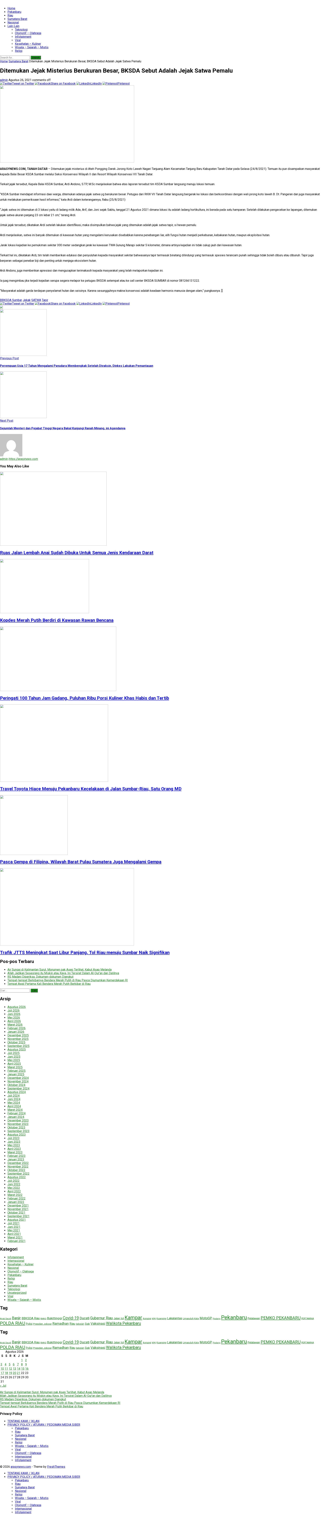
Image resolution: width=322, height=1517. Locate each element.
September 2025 (18, 1046)
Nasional (13, 22)
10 (2, 1368)
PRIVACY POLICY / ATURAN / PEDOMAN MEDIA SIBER (43, 1424)
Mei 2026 (13, 1017)
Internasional (15, 1261)
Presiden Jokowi (42, 1323)
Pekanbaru (14, 12)
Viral (18, 40)
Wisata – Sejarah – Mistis (31, 47)
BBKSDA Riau (31, 1318)
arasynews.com (21, 1466)
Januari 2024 (15, 1117)
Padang (216, 1318)
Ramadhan (60, 1323)
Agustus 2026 (16, 1007)
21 (18, 1373)
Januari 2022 (15, 1202)
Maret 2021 (15, 1237)
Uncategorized (16, 1292)
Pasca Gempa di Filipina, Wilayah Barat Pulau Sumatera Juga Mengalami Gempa (80, 861)
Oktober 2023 (16, 1127)
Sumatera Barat (17, 19)
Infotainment (23, 36)
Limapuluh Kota (191, 1318)
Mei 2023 (13, 1145)
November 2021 (18, 1209)
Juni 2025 (13, 1056)
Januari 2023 (15, 1159)
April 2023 (14, 1149)
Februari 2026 (16, 1028)
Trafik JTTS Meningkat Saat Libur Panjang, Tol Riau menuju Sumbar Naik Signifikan (85, 952)
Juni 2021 (13, 1227)
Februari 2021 (16, 1241)
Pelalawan (254, 1318)
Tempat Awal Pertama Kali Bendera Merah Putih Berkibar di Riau (49, 984)
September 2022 (18, 1173)
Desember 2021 (18, 1205)
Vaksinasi (98, 1323)
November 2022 (18, 1166)
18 (6, 1373)
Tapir (45, 300)
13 (14, 1368)
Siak (87, 1323)
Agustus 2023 (16, 1134)
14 (18, 1368)
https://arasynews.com (23, 459)
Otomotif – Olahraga (28, 33)
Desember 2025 (18, 1035)
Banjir (16, 1318)
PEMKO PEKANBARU (281, 1317)
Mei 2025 (13, 1060)
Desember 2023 (18, 1120)
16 (27, 1368)
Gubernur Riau (101, 1318)
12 (10, 1368)
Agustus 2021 (16, 1220)
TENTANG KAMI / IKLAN (23, 1421)
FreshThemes (56, 1466)
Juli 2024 (13, 1095)
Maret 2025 (15, 1067)
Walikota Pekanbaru (123, 1323)
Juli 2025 (13, 1053)
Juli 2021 (13, 1223)
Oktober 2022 (16, 1170)
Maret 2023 (15, 1152)
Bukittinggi (54, 1318)
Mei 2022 (13, 1188)
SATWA (36, 300)
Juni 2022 (13, 1184)
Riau (10, 15)
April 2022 (14, 1191)
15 (22, 1368)
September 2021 (18, 1216)
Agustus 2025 (16, 1049)
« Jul (3, 1385)
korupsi (147, 1318)
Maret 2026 (15, 1024)
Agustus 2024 (16, 1092)
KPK (154, 1318)
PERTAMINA (307, 1318)
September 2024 (18, 1088)
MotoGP (206, 1318)
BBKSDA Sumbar (11, 300)
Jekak (27, 300)
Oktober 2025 (16, 1042)
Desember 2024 (18, 1078)
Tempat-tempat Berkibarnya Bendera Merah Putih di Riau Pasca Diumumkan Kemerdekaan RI (67, 980)
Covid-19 (71, 1318)
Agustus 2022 (16, 1177)
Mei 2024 (13, 1102)
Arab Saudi (5, 1318)
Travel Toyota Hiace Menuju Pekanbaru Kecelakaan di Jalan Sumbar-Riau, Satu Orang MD (90, 788)
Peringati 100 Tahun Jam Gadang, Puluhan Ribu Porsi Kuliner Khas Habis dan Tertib (84, 698)
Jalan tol (118, 1318)
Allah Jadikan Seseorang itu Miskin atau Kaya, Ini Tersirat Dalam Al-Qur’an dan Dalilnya (63, 973)
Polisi (29, 1323)
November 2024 (18, 1081)
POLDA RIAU (12, 1323)
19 (10, 1373)
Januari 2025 (15, 1074)
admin (4, 80)
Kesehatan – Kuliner (28, 44)
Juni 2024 (13, 1099)
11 (6, 1368)
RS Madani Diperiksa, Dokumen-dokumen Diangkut (40, 976)
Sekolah (80, 1324)
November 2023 (18, 1124)
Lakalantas (174, 1318)
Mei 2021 (13, 1230)
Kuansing (161, 1318)
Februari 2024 (16, 1113)
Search (36, 57)
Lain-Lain (13, 26)
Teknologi (21, 29)
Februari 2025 (16, 1071)
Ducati (84, 1318)
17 (2, 1373)
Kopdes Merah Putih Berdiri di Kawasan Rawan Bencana (56, 620)
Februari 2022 (16, 1198)
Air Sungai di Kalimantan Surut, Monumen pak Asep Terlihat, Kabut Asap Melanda (59, 969)
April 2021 (14, 1234)
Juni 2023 (13, 1141)
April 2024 (14, 1106)
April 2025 (14, 1063)
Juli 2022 (13, 1181)
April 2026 (14, 1021)
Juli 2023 (13, 1138)
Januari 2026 (15, 1032)
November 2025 (18, 1039)
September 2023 (18, 1131)
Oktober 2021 (16, 1212)
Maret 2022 (15, 1195)
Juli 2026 (13, 1010)
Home (11, 8)
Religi (18, 51)
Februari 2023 (16, 1156)
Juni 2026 (13, 1014)
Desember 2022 (18, 1163)
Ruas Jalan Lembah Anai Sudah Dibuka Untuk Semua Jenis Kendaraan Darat (76, 552)
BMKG (43, 1318)
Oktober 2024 (16, 1085)
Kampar (133, 1318)
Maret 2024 (15, 1110)
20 (14, 1373)
